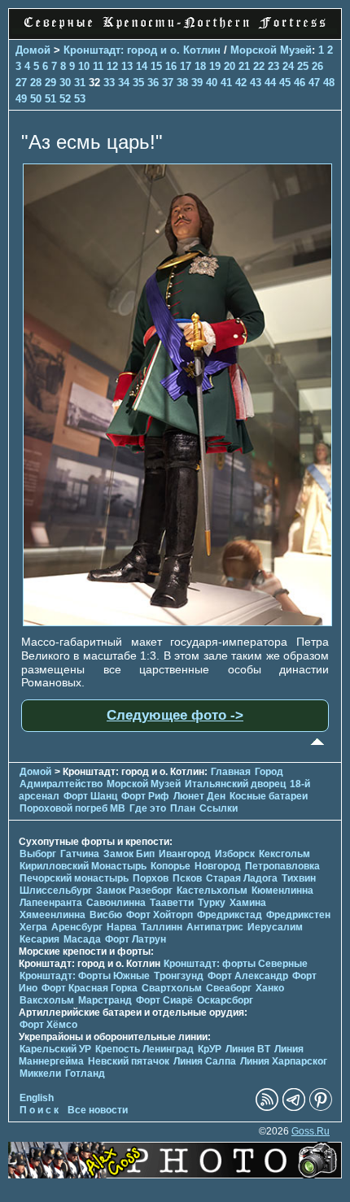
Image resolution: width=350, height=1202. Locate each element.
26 (317, 66)
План (182, 808)
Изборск (235, 854)
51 (50, 99)
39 (197, 82)
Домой (32, 50)
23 (273, 66)
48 (329, 82)
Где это (147, 808)
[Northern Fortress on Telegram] (293, 1107)
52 (65, 99)
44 (270, 82)
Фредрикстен (298, 915)
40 (211, 82)
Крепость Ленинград (144, 1049)
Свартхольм (172, 988)
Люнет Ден (199, 796)
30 (65, 82)
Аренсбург (77, 927)
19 (215, 66)
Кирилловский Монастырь (83, 866)
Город (269, 771)
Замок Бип (129, 854)
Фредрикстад (229, 915)
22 (259, 66)
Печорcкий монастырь (74, 878)
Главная (231, 771)
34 (123, 82)
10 (84, 66)
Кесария (39, 939)
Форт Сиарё (164, 1000)
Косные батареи (269, 796)
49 (21, 99)
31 (79, 82)
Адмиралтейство (61, 784)
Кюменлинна (282, 890)
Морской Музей (271, 50)
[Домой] (175, 30)
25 (302, 66)
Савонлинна (116, 902)
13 (127, 66)
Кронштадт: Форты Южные (85, 976)
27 (21, 82)
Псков (187, 878)
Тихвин (299, 878)
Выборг (38, 854)
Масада (82, 939)
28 (36, 82)
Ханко (270, 988)
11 (98, 66)
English (37, 1098)
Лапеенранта (51, 902)
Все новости (98, 1110)
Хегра (33, 927)
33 (109, 82)
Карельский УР (55, 1049)
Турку (211, 902)
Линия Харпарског (283, 1061)
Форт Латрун (135, 939)
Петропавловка (282, 866)
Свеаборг (229, 988)
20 (229, 66)
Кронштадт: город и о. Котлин (142, 50)
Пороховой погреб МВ (72, 808)
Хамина (248, 902)
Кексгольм (284, 854)
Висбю (106, 915)
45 (285, 82)
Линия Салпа (204, 1061)
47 (314, 82)
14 (141, 66)
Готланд (85, 1073)
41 (226, 82)
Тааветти (172, 902)
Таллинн (161, 927)
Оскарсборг (225, 1000)
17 (185, 66)
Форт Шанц (90, 796)
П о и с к (39, 1110)
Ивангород (185, 854)
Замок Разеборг (134, 890)
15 (156, 66)
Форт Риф (145, 796)
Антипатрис (214, 927)
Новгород (218, 866)
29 (50, 82)
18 (200, 66)
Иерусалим (275, 927)
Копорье (170, 866)
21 (244, 66)
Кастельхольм (212, 890)
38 (182, 82)
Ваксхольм (47, 1000)
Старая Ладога (242, 878)
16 (171, 66)
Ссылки (218, 808)
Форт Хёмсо (48, 1024)
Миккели (40, 1073)
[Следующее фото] (177, 622)
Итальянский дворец (235, 784)
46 (299, 82)
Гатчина (79, 854)
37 (167, 82)
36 (153, 82)
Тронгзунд (178, 976)
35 (138, 82)
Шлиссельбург (56, 890)
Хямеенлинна (52, 915)
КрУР (209, 1049)
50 (36, 99)
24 (288, 66)
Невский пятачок (128, 1061)
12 (112, 66)
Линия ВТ (247, 1049)
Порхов (150, 878)
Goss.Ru (310, 1131)
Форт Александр (248, 976)
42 (241, 82)
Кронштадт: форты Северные (236, 963)
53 (79, 99)
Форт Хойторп (159, 915)
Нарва (122, 927)
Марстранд (105, 1000)
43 (255, 82)
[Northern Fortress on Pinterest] (320, 1107)
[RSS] (267, 1107)
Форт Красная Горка (90, 988)
